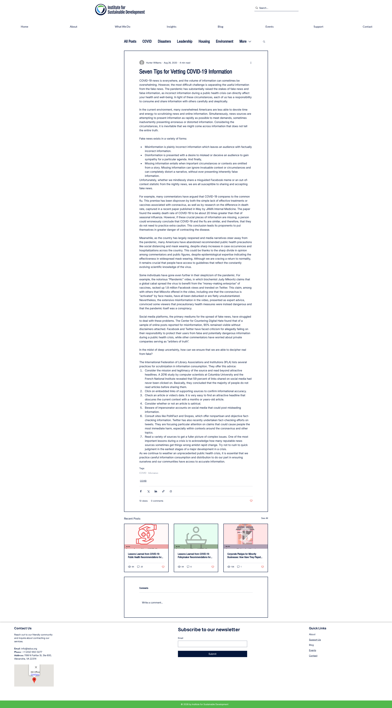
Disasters (164, 41)
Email (180, 638)
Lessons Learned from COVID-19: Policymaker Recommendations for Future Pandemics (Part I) (194, 555)
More (243, 41)
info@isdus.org (29, 648)
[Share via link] (163, 491)
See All (264, 518)
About (312, 634)
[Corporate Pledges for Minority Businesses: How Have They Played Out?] (246, 536)
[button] (264, 41)
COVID (147, 41)
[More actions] (251, 62)
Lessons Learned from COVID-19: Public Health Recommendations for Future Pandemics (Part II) (145, 555)
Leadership (184, 41)
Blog (311, 644)
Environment (224, 41)
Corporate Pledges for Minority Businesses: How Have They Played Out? (244, 555)
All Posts (130, 41)
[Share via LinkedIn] (155, 491)
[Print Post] (170, 491)
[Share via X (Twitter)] (148, 491)
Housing (204, 41)
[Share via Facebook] (140, 491)
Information (153, 473)
